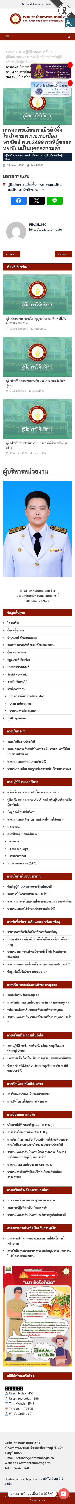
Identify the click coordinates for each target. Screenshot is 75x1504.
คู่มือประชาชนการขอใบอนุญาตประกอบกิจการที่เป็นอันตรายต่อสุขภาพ (36, 321)
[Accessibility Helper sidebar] (70, 22)
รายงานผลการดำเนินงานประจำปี (26, 761)
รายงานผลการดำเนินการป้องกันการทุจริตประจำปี (36, 1215)
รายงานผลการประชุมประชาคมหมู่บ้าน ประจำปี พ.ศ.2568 (14, 254)
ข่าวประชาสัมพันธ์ (18, 667)
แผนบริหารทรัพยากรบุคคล (23, 995)
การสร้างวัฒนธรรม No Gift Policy (27, 1132)
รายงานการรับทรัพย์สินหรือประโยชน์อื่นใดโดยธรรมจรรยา (34, 1174)
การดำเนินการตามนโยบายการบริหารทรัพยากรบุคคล (38, 1002)
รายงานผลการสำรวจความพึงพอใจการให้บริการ (35, 819)
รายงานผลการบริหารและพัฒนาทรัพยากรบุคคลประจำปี (39, 1019)
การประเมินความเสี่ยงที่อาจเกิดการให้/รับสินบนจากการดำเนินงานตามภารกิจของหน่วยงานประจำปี (37, 1142)
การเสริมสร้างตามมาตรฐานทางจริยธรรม (31, 1200)
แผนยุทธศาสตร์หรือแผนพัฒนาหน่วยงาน (31, 645)
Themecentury (37, 1500)
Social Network (17, 674)
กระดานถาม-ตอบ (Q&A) (21, 863)
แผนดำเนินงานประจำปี (21, 741)
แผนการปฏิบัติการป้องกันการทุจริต (27, 1207)
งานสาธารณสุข (18, 848)
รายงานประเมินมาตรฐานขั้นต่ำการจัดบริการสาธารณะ (39, 769)
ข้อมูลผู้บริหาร (15, 630)
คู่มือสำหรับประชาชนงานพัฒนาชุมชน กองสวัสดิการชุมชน (36, 383)
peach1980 (37, 165)
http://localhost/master (46, 229)
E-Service (13, 826)
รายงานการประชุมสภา (22, 711)
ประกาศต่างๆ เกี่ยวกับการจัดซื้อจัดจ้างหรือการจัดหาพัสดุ (37, 941)
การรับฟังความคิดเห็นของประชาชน (28, 1094)
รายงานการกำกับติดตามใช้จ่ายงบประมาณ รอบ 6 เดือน (39, 901)
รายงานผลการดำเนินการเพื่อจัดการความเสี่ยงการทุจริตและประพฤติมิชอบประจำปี (36, 1154)
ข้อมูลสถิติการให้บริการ (21, 812)
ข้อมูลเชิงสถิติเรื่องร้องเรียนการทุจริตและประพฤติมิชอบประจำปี (37, 1068)
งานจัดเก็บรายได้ (17, 681)
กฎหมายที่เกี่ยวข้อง (18, 659)
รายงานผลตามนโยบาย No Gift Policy (29, 1164)
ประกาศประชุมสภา (20, 703)
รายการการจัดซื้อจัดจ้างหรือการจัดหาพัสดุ (32, 932)
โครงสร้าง (13, 623)
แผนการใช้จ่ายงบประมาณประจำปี (27, 894)
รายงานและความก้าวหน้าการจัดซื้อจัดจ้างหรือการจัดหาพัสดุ (36, 954)
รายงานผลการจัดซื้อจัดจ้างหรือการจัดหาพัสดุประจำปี (38, 964)
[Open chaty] (63, 1493)
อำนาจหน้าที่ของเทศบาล (22, 637)
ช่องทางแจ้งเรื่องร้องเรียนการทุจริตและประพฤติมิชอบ (39, 1058)
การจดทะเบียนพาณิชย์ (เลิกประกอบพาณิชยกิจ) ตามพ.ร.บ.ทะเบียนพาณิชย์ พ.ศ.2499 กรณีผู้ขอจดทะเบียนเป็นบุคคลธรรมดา (65, 254)
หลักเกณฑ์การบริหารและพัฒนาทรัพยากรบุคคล (35, 1009)
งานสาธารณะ (17, 856)
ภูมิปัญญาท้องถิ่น (17, 718)
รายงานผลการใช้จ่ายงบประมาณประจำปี (31, 908)
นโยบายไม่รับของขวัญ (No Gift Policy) (30, 1125)
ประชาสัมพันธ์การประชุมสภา (26, 696)
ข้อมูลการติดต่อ (16, 652)
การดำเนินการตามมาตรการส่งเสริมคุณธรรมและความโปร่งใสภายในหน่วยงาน (39, 1253)
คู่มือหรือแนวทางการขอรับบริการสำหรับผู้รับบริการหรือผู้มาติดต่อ (34, 157)
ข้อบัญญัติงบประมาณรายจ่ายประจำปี (29, 886)
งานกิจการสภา (16, 689)
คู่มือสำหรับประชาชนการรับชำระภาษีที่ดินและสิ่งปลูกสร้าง (37, 445)
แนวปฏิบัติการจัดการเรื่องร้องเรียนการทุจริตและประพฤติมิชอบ (35, 1048)
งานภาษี (14, 841)
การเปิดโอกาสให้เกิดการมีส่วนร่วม (27, 1101)
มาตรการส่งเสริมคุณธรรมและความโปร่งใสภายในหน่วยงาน (36, 1240)
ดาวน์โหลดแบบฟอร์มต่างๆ (23, 834)
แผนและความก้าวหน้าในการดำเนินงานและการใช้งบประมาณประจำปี (38, 751)
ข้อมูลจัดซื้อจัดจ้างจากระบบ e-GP (27, 971)
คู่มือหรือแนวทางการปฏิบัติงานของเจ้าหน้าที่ (33, 792)
